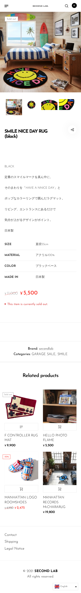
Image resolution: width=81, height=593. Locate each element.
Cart (74, 5)
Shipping (11, 542)
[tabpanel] (40, 52)
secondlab (46, 349)
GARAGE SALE (44, 354)
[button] (65, 586)
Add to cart (60, 427)
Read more (21, 427)
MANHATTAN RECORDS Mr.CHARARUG (54, 502)
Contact (11, 535)
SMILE (62, 354)
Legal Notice (14, 548)
